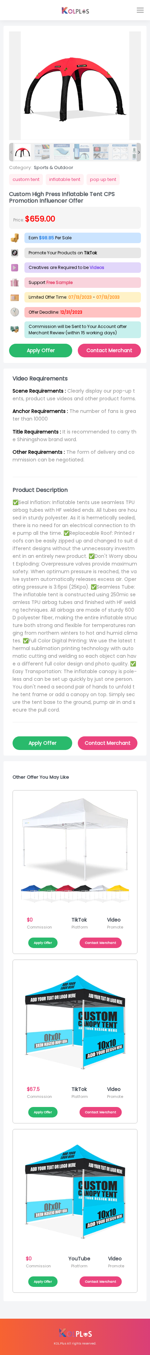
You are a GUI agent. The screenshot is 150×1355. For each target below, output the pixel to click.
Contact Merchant (109, 350)
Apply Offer (41, 350)
